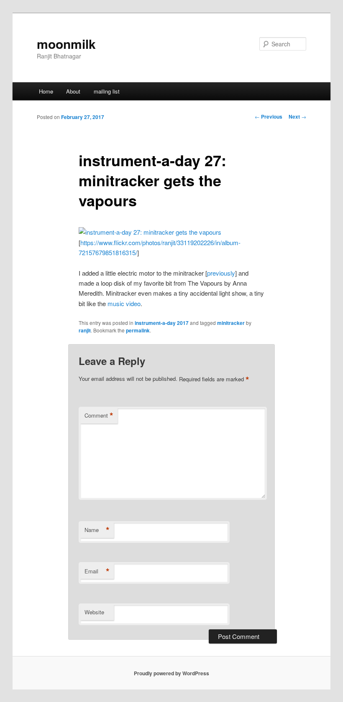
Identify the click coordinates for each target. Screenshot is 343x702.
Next (297, 116)
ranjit (85, 330)
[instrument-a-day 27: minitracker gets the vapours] (150, 232)
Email (97, 571)
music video (124, 303)
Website (94, 612)
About (73, 91)
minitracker (231, 323)
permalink (138, 330)
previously (221, 273)
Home (46, 91)
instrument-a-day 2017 (162, 323)
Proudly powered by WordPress (171, 673)
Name (97, 530)
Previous (268, 116)
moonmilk (66, 44)
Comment (98, 415)
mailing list (107, 91)
